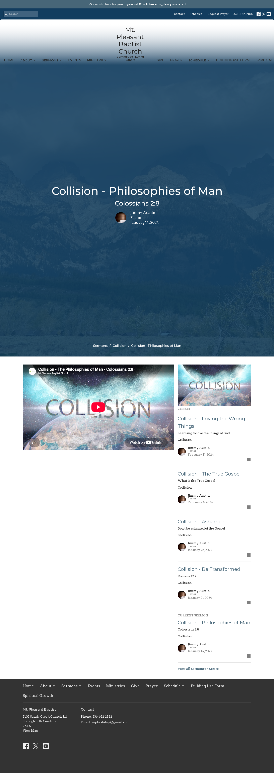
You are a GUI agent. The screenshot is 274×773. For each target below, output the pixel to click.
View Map (30, 730)
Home (9, 60)
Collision (119, 346)
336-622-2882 (243, 13)
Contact (179, 13)
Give (160, 60)
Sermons (50, 60)
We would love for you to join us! (137, 4)
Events (74, 60)
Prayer (176, 60)
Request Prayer (217, 13)
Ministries (96, 60)
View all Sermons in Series (198, 669)
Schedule (196, 13)
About (26, 60)
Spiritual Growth (38, 696)
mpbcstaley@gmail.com (111, 722)
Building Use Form (233, 60)
